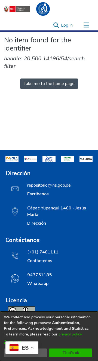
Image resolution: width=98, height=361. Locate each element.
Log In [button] (67, 25)
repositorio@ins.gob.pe (49, 185)
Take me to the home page (49, 84)
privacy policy (70, 334)
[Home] (30, 9)
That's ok (71, 352)
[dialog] (49, 336)
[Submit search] (56, 25)
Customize (13, 341)
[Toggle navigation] (86, 25)
